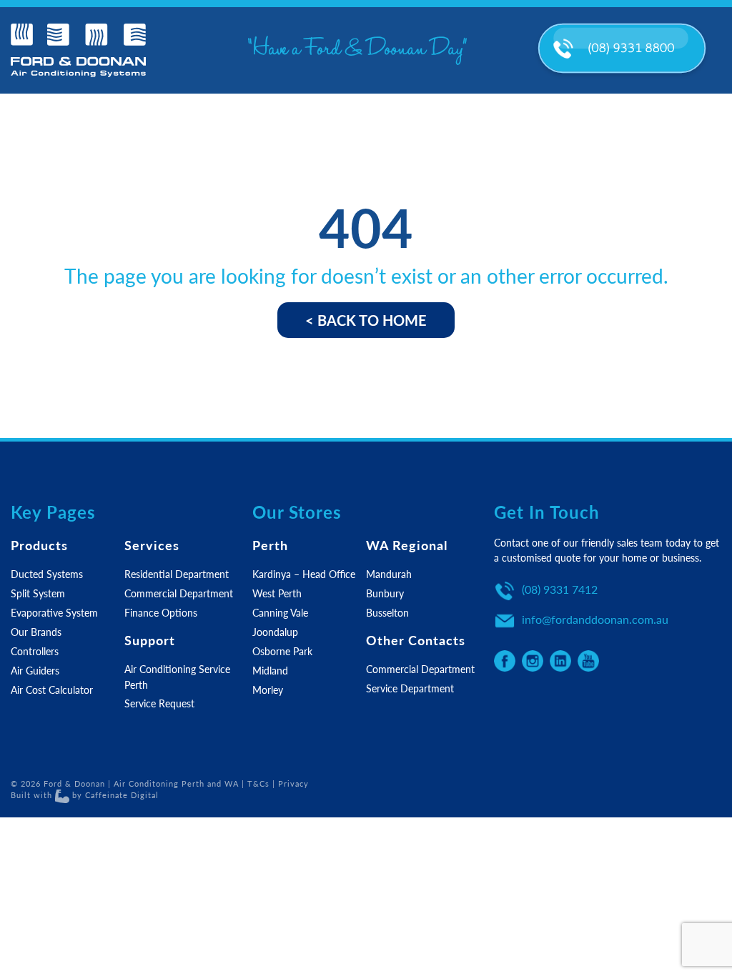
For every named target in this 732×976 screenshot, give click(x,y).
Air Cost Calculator (52, 689)
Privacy (293, 783)
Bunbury (385, 593)
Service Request (159, 703)
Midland (270, 670)
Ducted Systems (47, 574)
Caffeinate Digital (122, 795)
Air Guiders (35, 670)
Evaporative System (54, 612)
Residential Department (176, 574)
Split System (38, 593)
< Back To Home (366, 320)
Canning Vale (280, 612)
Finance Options (160, 612)
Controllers (35, 651)
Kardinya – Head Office (303, 574)
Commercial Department (178, 593)
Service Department (410, 688)
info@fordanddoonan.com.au (595, 619)
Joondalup (275, 631)
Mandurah (389, 574)
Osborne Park (282, 651)
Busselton (387, 612)
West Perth (277, 593)
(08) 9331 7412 (560, 589)
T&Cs (258, 783)
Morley (267, 689)
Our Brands (36, 631)
